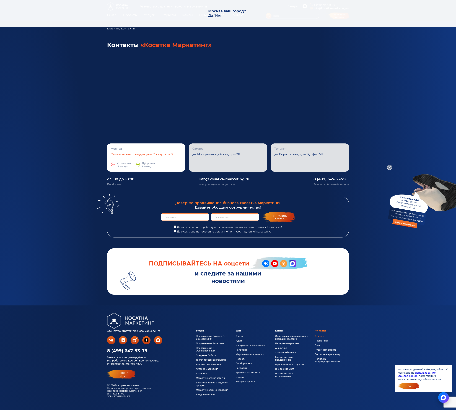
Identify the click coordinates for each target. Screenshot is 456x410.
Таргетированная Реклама (211, 359)
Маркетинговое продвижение (284, 358)
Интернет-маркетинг (287, 343)
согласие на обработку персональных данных (213, 227)
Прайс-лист (321, 340)
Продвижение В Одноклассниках (205, 349)
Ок (409, 386)
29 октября (407, 211)
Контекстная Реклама (208, 364)
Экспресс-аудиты (245, 381)
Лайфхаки (241, 349)
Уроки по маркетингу (248, 372)
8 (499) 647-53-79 (330, 179)
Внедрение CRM (205, 394)
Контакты (320, 330)
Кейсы (279, 330)
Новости (240, 359)
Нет (218, 15)
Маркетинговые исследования (284, 375)
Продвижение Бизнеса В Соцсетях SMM (210, 337)
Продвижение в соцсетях (289, 364)
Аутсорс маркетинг (207, 369)
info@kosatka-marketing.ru (224, 179)
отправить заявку (280, 217)
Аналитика (281, 348)
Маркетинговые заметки (250, 354)
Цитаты (240, 377)
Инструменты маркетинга (250, 345)
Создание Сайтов (206, 355)
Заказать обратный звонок (331, 184)
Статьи (239, 336)
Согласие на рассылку (327, 354)
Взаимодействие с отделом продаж (212, 384)
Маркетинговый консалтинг (212, 390)
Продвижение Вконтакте (210, 343)
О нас (318, 345)
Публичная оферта (325, 349)
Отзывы (319, 336)
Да (210, 15)
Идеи (239, 340)
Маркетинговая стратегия (210, 378)
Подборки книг (244, 363)
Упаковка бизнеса (285, 352)
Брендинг (201, 373)
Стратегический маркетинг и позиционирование (291, 337)
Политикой (274, 227)
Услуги (200, 330)
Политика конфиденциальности (125, 390)
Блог (238, 330)
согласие (189, 231)
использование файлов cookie (417, 374)
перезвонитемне (122, 374)
